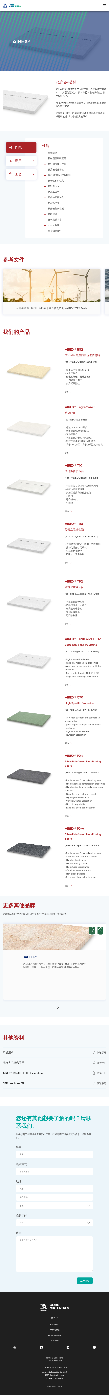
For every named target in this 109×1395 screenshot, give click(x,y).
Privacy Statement (54, 1360)
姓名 (18, 1147)
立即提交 (84, 1280)
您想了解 (24, 1215)
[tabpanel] (64, 188)
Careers (54, 1325)
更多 (67, 392)
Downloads (54, 1335)
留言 (18, 1232)
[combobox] (54, 1205)
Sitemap (54, 1340)
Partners (54, 1330)
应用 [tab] (18, 161)
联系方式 (21, 1164)
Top (53, 1318)
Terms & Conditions (54, 1358)
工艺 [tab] (18, 174)
